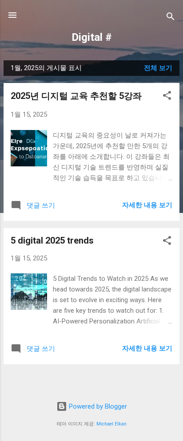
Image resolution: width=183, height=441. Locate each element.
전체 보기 (158, 68)
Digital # (92, 37)
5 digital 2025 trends (52, 240)
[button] (167, 97)
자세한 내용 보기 (147, 205)
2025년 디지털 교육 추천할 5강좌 (76, 96)
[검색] (170, 18)
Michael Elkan (111, 424)
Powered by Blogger (97, 406)
